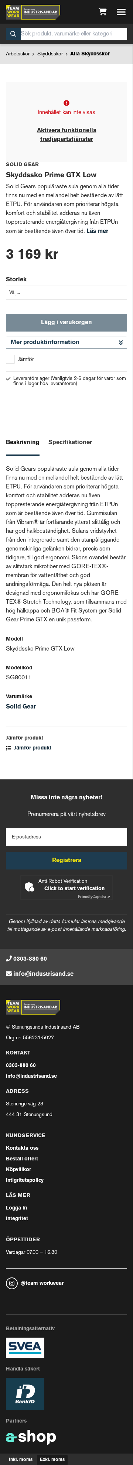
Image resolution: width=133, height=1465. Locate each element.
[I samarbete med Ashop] (31, 1437)
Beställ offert (22, 1159)
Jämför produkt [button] (32, 748)
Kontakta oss (22, 1148)
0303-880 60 (30, 959)
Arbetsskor (18, 54)
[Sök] (13, 34)
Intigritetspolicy (25, 1180)
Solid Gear (21, 707)
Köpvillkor (18, 1169)
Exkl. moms (52, 1460)
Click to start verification (74, 888)
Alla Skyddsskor (90, 54)
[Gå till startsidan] (33, 12)
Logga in (16, 1208)
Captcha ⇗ (94, 897)
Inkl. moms (21, 1460)
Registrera (66, 860)
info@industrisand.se (43, 974)
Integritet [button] (17, 1219)
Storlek (16, 279)
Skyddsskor (50, 54)
